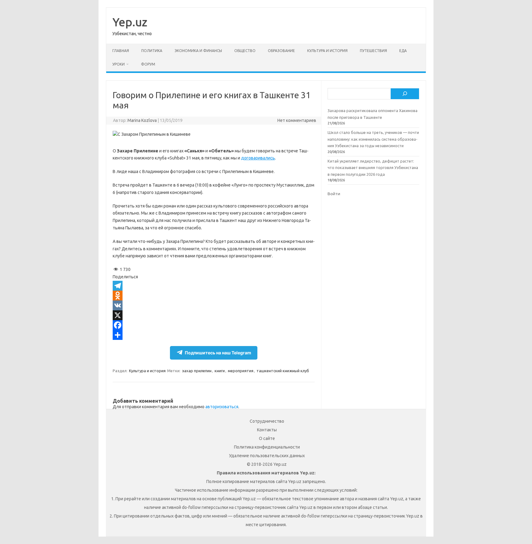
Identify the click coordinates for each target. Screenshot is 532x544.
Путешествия (373, 51)
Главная (120, 51)
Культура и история (327, 51)
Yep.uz (129, 21)
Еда (403, 51)
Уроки (118, 64)
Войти (334, 193)
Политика (151, 51)
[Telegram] (214, 286)
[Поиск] (404, 94)
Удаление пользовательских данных (267, 455)
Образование (281, 51)
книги (220, 371)
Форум (148, 64)
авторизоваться (221, 406)
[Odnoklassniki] (214, 295)
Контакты (267, 429)
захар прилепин (197, 371)
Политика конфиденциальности (267, 447)
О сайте (267, 438)
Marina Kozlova (142, 120)
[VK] (214, 305)
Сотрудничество (267, 421)
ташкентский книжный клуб (282, 371)
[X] (214, 315)
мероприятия (240, 371)
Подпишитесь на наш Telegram (218, 352)
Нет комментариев (296, 120)
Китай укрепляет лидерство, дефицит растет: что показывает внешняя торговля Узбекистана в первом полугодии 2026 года (373, 167)
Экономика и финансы (198, 51)
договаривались (258, 157)
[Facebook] (214, 325)
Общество (245, 51)
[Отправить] (214, 335)
